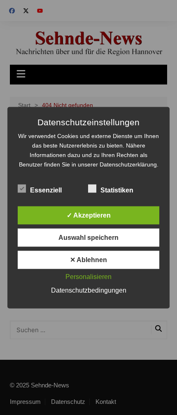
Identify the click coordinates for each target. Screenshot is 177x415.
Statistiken (116, 189)
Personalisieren (88, 276)
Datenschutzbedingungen (88, 289)
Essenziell (46, 189)
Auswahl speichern (88, 237)
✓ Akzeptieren (89, 214)
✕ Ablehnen (88, 259)
